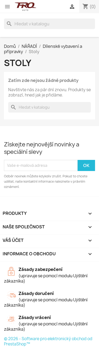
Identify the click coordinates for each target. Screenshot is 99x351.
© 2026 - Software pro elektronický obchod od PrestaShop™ (48, 341)
